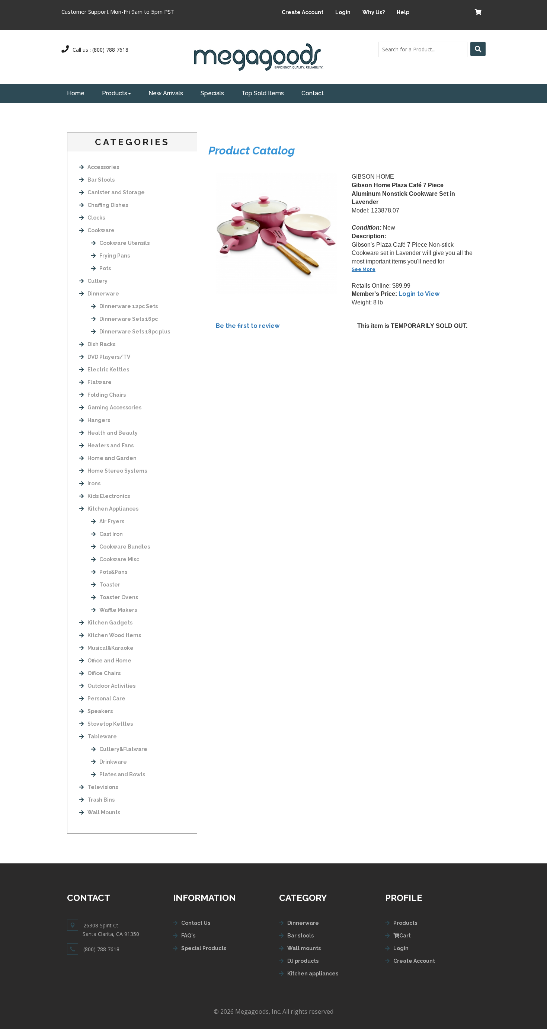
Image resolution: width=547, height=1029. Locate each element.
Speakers (100, 711)
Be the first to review (247, 325)
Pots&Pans (113, 572)
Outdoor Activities (111, 686)
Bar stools (300, 936)
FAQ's (188, 936)
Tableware (102, 736)
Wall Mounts (103, 812)
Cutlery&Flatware (123, 749)
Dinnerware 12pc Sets (128, 306)
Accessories (103, 167)
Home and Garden (112, 458)
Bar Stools (101, 180)
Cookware (101, 230)
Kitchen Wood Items (114, 635)
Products (114, 93)
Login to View (419, 293)
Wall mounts (304, 948)
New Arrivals (165, 93)
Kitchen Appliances (112, 509)
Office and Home (109, 661)
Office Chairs (104, 673)
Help (403, 12)
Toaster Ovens (118, 597)
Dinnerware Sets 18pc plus (134, 332)
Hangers (98, 420)
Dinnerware (103, 294)
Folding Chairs (106, 395)
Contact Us (195, 923)
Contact (312, 93)
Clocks (96, 218)
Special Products (203, 948)
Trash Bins (101, 800)
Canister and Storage (116, 192)
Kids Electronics (108, 496)
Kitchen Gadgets (109, 623)
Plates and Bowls (122, 774)
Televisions (102, 787)
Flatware (99, 382)
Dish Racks (101, 344)
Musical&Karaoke (110, 648)
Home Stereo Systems (117, 471)
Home (75, 93)
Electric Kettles (108, 370)
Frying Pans (114, 256)
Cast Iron (111, 534)
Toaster (109, 585)
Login (343, 12)
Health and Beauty (112, 433)
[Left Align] (478, 49)
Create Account (302, 12)
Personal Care (106, 699)
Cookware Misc (119, 559)
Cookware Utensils (124, 243)
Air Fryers (111, 521)
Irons (93, 483)
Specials (212, 93)
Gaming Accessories (114, 407)
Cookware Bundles (124, 547)
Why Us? (373, 12)
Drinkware (113, 762)
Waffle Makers (118, 610)
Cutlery (97, 281)
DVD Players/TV (108, 357)
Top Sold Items (262, 93)
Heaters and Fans (110, 445)
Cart (405, 936)
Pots (105, 268)
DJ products (303, 961)
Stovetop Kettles (110, 724)
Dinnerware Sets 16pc (128, 319)
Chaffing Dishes (107, 205)
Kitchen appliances (312, 974)
